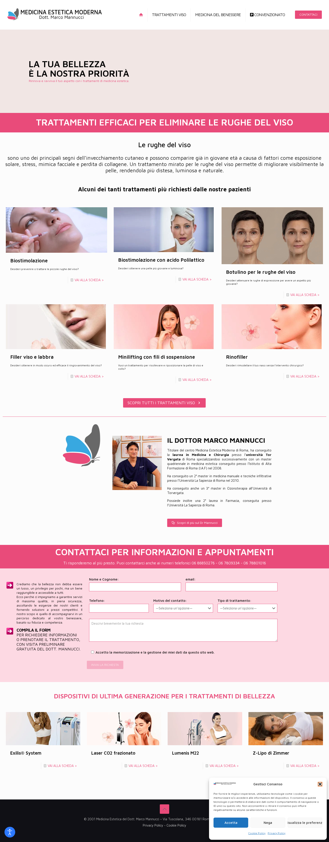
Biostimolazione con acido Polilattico (161, 260)
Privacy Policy (276, 833)
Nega (268, 823)
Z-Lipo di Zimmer (271, 753)
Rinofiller (237, 357)
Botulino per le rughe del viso (260, 272)
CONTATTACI (308, 14)
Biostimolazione (29, 260)
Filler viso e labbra (32, 357)
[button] (320, 784)
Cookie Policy (256, 833)
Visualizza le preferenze (305, 823)
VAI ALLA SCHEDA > (89, 280)
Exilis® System (25, 753)
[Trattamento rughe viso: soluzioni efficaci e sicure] (54, 14)
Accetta (230, 823)
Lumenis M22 (185, 753)
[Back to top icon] (164, 809)
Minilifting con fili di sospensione (156, 357)
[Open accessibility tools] (9, 832)
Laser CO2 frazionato (113, 753)
